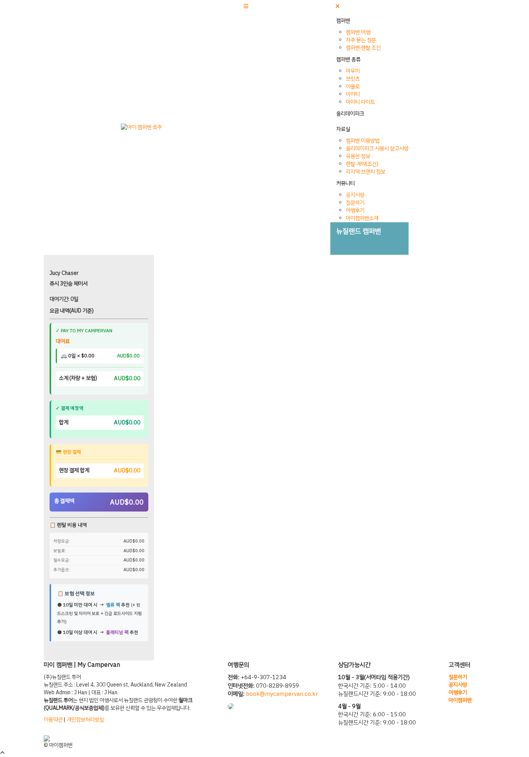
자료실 (343, 129)
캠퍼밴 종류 (348, 59)
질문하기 (355, 203)
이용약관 (53, 720)
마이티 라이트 (360, 102)
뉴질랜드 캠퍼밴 (358, 231)
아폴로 (353, 86)
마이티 (353, 94)
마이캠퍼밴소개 (362, 218)
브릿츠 (353, 79)
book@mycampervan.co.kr (282, 694)
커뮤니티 (345, 183)
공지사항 (355, 195)
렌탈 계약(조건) (362, 164)
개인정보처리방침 (85, 720)
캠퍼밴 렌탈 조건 (363, 48)
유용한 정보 (358, 156)
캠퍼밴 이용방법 (363, 141)
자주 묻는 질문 (361, 40)
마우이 (353, 71)
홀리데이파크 (350, 114)
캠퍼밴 (343, 21)
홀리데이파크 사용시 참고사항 (377, 148)
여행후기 (355, 210)
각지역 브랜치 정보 (365, 172)
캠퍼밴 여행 (358, 32)
